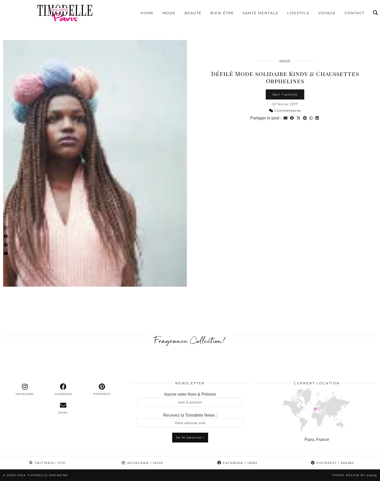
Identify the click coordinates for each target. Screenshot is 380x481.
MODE (285, 61)
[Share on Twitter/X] (298, 118)
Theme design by (354, 475)
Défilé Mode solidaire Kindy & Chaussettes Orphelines (285, 77)
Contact (354, 13)
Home (147, 13)
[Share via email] (285, 118)
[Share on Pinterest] (305, 118)
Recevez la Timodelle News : (190, 415)
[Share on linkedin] (317, 118)
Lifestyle (298, 13)
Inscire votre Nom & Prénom (190, 394)
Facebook (239, 463)
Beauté (193, 13)
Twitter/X (49, 463)
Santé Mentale (260, 13)
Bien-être (222, 13)
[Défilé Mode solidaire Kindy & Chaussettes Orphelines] (95, 163)
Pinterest (334, 463)
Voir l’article (285, 94)
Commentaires (287, 110)
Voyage (327, 13)
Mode (169, 13)
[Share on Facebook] (292, 118)
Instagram (144, 463)
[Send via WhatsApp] (311, 118)
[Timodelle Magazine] (65, 12)
